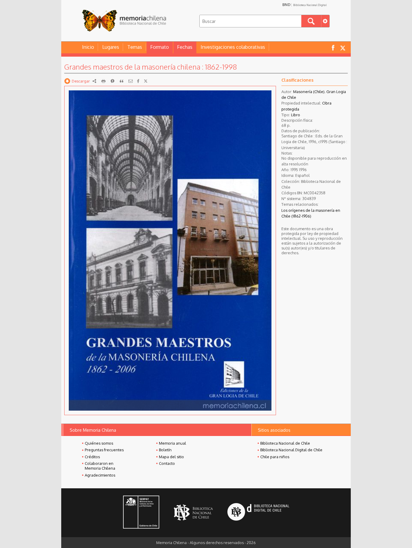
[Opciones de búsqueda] (325, 21)
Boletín (165, 449)
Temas (134, 47)
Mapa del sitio (171, 456)
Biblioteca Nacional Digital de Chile (291, 449)
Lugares (110, 47)
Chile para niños (274, 456)
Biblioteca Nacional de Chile (285, 443)
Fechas (184, 47)
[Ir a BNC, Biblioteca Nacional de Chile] (193, 512)
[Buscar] (311, 21)
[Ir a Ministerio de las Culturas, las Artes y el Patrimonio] (141, 512)
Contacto (167, 463)
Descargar (81, 81)
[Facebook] (138, 81)
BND (304, 4)
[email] (131, 81)
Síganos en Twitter (342, 47)
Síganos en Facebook (333, 47)
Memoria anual (172, 443)
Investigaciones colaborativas (233, 47)
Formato (159, 47)
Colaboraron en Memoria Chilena (100, 466)
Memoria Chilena (124, 20)
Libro (295, 114)
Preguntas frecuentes (104, 449)
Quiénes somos (99, 443)
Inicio (88, 47)
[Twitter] (146, 81)
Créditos (92, 456)
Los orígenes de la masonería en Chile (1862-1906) (310, 213)
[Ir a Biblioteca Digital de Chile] (258, 512)
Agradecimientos (100, 475)
